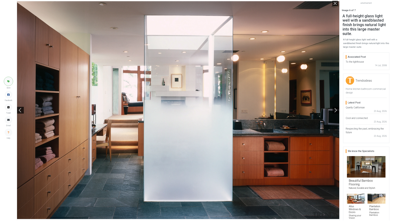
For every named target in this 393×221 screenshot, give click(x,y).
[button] (8, 81)
